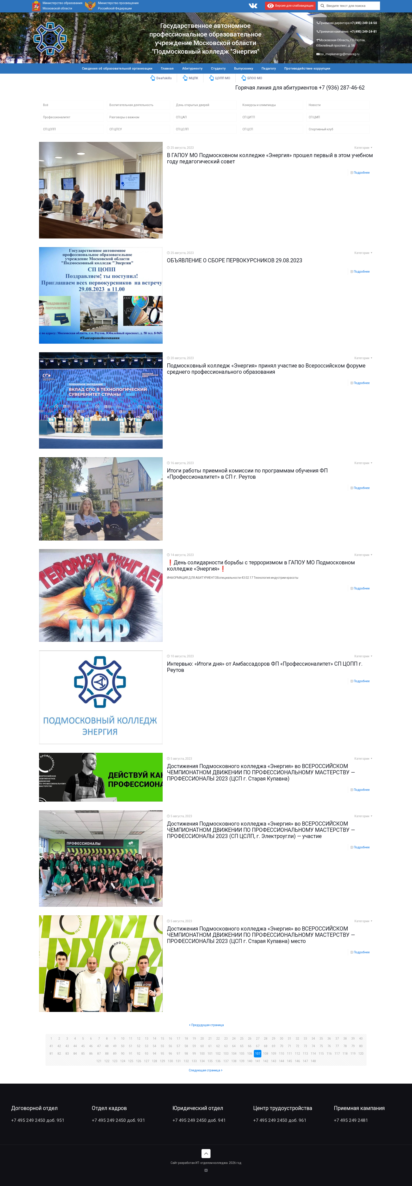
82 (59, 1053)
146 (297, 1061)
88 (107, 1053)
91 (130, 1053)
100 (202, 1053)
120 (361, 1053)
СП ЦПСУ (115, 129)
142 (265, 1061)
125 (130, 1061)
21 (210, 1038)
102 (218, 1053)
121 (98, 1061)
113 (305, 1053)
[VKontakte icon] (206, 1170)
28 (265, 1038)
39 (353, 1038)
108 (265, 1053)
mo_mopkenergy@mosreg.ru (339, 54)
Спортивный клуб (321, 129)
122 (106, 1061)
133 (194, 1061)
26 (249, 1038)
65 (242, 1046)
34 (313, 1038)
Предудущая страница (207, 1025)
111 (289, 1053)
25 (242, 1038)
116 (329, 1053)
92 (138, 1053)
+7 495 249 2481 (351, 1120)
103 (226, 1053)
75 (321, 1046)
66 (249, 1046)
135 (210, 1061)
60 (202, 1046)
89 (115, 1053)
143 (273, 1061)
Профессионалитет (56, 117)
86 (91, 1053)
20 (202, 1038)
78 (345, 1046)
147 (305, 1061)
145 (289, 1061)
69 (273, 1046)
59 (194, 1046)
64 (234, 1046)
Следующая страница (204, 1070)
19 (194, 1038)
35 (321, 1038)
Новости (315, 105)
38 (345, 1038)
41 (51, 1046)
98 (186, 1053)
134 (202, 1061)
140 (249, 1061)
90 (122, 1053)
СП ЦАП (181, 117)
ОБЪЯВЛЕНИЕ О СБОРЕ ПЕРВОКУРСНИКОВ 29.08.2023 (234, 260)
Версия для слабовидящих (294, 5)
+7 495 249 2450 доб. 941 (199, 1120)
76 (329, 1046)
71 (289, 1046)
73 (305, 1046)
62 (218, 1046)
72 (297, 1046)
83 (67, 1053)
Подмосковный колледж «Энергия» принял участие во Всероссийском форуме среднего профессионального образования (266, 369)
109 (273, 1053)
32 (297, 1038)
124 (122, 1061)
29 (273, 1038)
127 (146, 1061)
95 (162, 1053)
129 (162, 1061)
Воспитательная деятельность (131, 105)
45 (83, 1046)
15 (162, 1038)
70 (281, 1046)
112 (297, 1053)
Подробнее (362, 172)
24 (234, 1038)
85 (83, 1053)
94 (154, 1053)
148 (313, 1061)
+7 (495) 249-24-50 (363, 23)
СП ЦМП (314, 117)
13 (146, 1038)
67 (257, 1046)
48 (107, 1046)
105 (241, 1053)
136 (218, 1061)
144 (281, 1061)
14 (154, 1038)
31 (289, 1038)
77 (337, 1046)
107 (257, 1053)
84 (75, 1053)
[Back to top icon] (206, 1153)
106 (249, 1053)
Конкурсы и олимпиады (259, 105)
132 (186, 1061)
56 (170, 1046)
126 (138, 1061)
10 (122, 1038)
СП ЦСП (247, 129)
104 (233, 1053)
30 (281, 1038)
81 (51, 1053)
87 (99, 1053)
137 (226, 1061)
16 (170, 1038)
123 (114, 1061)
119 (353, 1053)
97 (178, 1053)
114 (313, 1053)
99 (194, 1053)
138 (233, 1061)
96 (170, 1053)
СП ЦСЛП (182, 129)
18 (186, 1038)
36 (329, 1038)
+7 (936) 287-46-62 (295, 88)
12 (138, 1038)
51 (130, 1046)
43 (67, 1046)
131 (178, 1061)
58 (186, 1046)
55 (162, 1046)
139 (241, 1061)
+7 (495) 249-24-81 (363, 31)
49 (115, 1046)
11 (130, 1038)
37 (337, 1038)
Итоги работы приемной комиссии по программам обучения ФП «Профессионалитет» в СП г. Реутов (247, 474)
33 (305, 1038)
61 (210, 1046)
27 (257, 1038)
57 (178, 1046)
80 (361, 1046)
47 (99, 1046)
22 (218, 1038)
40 (361, 1038)
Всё (45, 105)
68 (265, 1046)
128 (154, 1061)
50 (122, 1046)
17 (178, 1038)
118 (345, 1053)
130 (170, 1061)
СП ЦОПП (49, 129)
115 (321, 1053)
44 (75, 1046)
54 (154, 1046)
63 (226, 1046)
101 (210, 1053)
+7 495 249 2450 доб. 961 (279, 1120)
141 (257, 1061)
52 (138, 1046)
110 (281, 1053)
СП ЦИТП (248, 117)
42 (59, 1046)
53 (146, 1046)
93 (146, 1053)
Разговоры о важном (124, 117)
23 (226, 1038)
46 (91, 1046)
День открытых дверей (192, 105)
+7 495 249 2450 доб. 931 (118, 1120)
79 (353, 1046)
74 (313, 1046)
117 (337, 1053)
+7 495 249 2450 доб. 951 (37, 1120)
